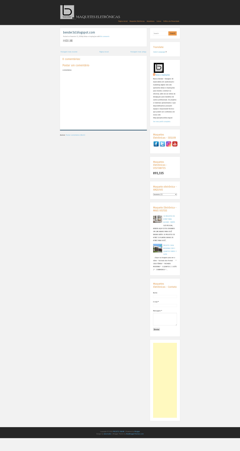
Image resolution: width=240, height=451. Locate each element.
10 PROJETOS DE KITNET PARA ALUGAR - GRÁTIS (169, 219)
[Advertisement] (165, 380)
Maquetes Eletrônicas (137, 21)
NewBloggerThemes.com (135, 434)
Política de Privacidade (171, 21)
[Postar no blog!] (66, 40)
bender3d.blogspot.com (79, 32)
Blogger (137, 431)
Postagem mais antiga (138, 52)
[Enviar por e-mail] (64, 40)
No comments (104, 36)
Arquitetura (150, 21)
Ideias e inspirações (163, 75)
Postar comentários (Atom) (75, 135)
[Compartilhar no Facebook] (71, 40)
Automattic (108, 434)
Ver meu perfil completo (161, 121)
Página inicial (123, 21)
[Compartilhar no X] (69, 40)
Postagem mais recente (69, 52)
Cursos (158, 21)
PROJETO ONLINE (118, 431)
